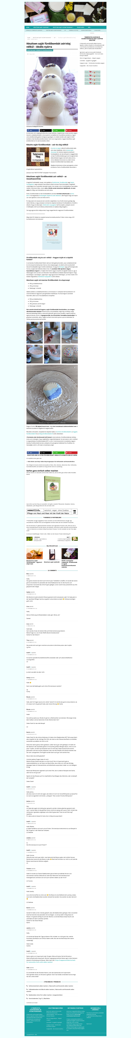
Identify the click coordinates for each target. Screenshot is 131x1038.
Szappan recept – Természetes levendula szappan (92, 63)
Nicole (28, 697)
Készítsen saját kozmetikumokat (63, 27)
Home (27, 27)
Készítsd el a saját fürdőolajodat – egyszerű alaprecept (34, 562)
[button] (33, 130)
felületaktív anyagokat (49, 205)
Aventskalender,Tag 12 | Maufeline (39, 998)
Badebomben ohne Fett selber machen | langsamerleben (46, 995)
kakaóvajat (70, 150)
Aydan (28, 592)
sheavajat (54, 152)
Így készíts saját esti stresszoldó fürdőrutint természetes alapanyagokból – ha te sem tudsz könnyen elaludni (91, 53)
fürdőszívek (55, 182)
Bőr (89, 27)
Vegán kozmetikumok (86, 30)
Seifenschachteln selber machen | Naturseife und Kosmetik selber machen (51, 986)
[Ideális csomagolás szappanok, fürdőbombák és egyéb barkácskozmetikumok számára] (70, 553)
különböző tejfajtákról (45, 276)
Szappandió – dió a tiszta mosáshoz (89, 65)
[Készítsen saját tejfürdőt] (52, 554)
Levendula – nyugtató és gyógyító (88, 60)
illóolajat (62, 267)
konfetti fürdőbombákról (63, 432)
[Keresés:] (97, 33)
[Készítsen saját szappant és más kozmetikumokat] (65, 21)
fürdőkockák (64, 182)
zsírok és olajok (56, 148)
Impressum (89, 1023)
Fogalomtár (97, 30)
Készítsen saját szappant (41, 27)
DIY (65, 30)
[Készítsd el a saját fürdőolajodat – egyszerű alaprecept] (34, 553)
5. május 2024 (31, 54)
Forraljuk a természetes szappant (34, 30)
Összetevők (80, 27)
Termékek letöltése (73, 30)
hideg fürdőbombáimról (46, 434)
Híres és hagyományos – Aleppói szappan (90, 58)
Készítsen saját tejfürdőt (52, 562)
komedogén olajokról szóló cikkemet (50, 195)
